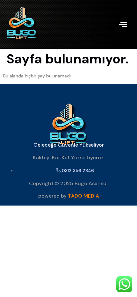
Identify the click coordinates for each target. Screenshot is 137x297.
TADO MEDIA (83, 195)
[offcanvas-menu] (123, 24)
